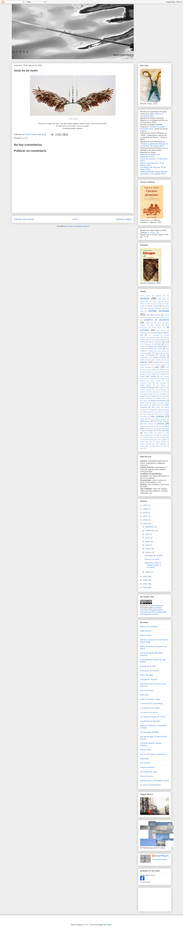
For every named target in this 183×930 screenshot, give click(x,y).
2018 (145, 513)
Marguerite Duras (157, 396)
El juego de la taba (148, 666)
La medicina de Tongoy (150, 708)
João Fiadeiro (158, 372)
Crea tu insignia (145, 882)
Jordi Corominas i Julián (150, 699)
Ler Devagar (147, 389)
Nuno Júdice (147, 414)
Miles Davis (156, 407)
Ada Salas (162, 299)
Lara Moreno (161, 385)
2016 (145, 520)
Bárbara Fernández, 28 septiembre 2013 (150, 155)
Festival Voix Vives (154, 349)
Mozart (167, 410)
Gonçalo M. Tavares (157, 355)
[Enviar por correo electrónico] (56, 134)
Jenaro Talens (151, 369)
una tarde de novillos (154, 555)
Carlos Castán (153, 306)
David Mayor (157, 327)
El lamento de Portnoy (149, 670)
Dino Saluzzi (161, 330)
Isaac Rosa (154, 365)
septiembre (150, 530)
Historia (156, 362)
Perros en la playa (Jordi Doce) (153, 754)
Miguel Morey (156, 405)
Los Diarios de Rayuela (150, 721)
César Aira (165, 306)
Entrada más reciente (24, 219)
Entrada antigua (124, 219)
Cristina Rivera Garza (162, 317)
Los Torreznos (164, 392)
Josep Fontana (155, 381)
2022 (145, 505)
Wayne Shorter (161, 442)
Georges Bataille (145, 353)
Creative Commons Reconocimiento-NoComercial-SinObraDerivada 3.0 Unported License (153, 611)
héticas (143, 362)
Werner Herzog (145, 444)
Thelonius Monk (148, 437)
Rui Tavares (148, 428)
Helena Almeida (159, 357)
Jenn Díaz (144, 695)
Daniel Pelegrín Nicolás (147, 875)
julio (147, 534)
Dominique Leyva (145, 333)
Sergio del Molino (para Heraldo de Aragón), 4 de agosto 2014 (153, 172)
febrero (148, 552)
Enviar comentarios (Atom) (78, 226)
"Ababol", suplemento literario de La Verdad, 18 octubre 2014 (154, 145)
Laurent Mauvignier (147, 387)
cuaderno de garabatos (156, 319)
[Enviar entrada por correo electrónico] (52, 134)
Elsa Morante (162, 339)
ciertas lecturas (158, 310)
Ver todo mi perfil (159, 859)
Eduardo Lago (155, 337)
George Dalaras (161, 351)
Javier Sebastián (146, 367)
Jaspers (164, 365)
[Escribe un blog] (59, 134)
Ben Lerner (158, 303)
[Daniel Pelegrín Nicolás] (142, 880)
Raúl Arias (144, 759)
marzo (148, 549)
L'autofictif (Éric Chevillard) (151, 703)
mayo (148, 541)
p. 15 (156, 232)
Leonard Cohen (164, 387)
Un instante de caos (148, 772)
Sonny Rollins (148, 433)
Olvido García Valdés (162, 414)
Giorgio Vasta (158, 353)
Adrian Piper (144, 301)
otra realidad (157, 416)
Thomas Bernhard (148, 439)
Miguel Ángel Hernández (148, 403)
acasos (25, 138)
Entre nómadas (146, 675)
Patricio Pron (145, 750)
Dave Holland (155, 325)
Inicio (75, 219)
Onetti (145, 416)
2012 (145, 584)
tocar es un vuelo (152, 559)
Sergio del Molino (155, 431)
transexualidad (162, 439)
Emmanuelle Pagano (147, 342)
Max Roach (144, 400)
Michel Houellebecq (158, 401)
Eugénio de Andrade (155, 346)
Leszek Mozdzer (160, 389)
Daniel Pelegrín (154, 605)
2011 (145, 587)
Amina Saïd (156, 301)
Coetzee (157, 315)
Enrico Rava (161, 342)
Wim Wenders (161, 444)
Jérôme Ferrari (164, 369)
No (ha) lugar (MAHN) (149, 732)
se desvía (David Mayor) (150, 785)
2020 (145, 509)
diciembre (149, 527)
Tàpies (157, 435)
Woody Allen (144, 446)
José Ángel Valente (148, 376)
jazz (157, 367)
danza (159, 323)
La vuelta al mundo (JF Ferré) (153, 717)
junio (147, 538)
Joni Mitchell (163, 374)
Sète (167, 430)
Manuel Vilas (144, 396)
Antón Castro (145, 635)
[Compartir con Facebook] (64, 134)
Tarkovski (166, 435)
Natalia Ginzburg (148, 412)
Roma (166, 426)
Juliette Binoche (145, 385)
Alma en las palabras (149, 626)
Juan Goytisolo (161, 383)
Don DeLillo (158, 333)
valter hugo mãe (146, 442)
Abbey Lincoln (145, 296)
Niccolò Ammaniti (163, 412)
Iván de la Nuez (146, 690)
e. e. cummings (153, 335)
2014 (145, 576)
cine (148, 315)
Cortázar (149, 317)
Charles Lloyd (146, 308)
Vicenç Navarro (146, 776)
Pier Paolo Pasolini (161, 421)
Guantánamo (144, 357)
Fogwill (150, 351)
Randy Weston (156, 426)
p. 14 (150, 232)
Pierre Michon (148, 424)
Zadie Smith (156, 446)
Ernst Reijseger (145, 344)
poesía (160, 423)
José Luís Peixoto (148, 378)
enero (148, 572)
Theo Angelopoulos (162, 437)
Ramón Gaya (144, 426)
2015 (145, 524)
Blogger (109, 925)
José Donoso (164, 376)
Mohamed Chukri (156, 410)
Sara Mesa (158, 428)
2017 (145, 516)
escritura (157, 344)
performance (145, 421)
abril (147, 545)
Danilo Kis (149, 323)
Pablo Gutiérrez (145, 419)
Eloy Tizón (152, 339)
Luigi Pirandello (148, 394)
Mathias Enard (161, 398)
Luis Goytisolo (161, 394)
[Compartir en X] (62, 134)
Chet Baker (158, 308)
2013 (145, 580)
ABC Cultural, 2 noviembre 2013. (151, 115)
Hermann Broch (160, 360)
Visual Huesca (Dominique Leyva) (154, 780)
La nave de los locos (149, 712)
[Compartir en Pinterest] (67, 134)
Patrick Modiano (160, 419)
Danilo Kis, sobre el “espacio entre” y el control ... (153, 565)
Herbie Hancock (145, 360)
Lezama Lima (144, 392)
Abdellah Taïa (161, 296)
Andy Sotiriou (145, 631)
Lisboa (154, 392)
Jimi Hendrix (147, 372)
